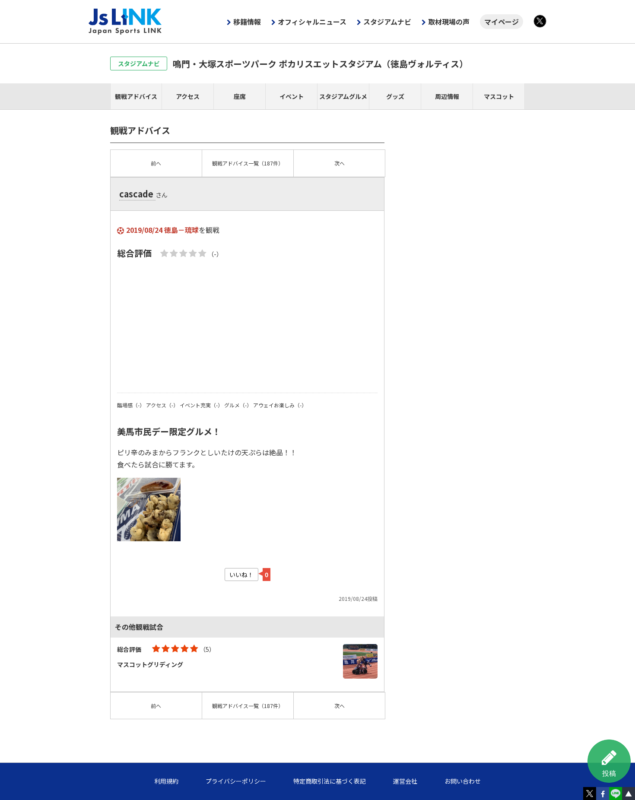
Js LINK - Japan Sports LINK (125, 22)
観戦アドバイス (136, 96)
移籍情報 (247, 21)
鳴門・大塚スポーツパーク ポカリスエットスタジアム (320, 63)
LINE (615, 793)
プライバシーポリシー (236, 781)
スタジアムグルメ (343, 96)
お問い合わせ (462, 781)
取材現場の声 (449, 21)
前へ (156, 163)
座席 (240, 96)
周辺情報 (447, 96)
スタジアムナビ (387, 21)
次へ (339, 163)
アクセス (188, 96)
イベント (291, 96)
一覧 (247, 163)
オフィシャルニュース (312, 21)
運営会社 (405, 781)
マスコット (499, 96)
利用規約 (166, 781)
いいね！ (241, 574)
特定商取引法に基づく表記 (329, 781)
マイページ (501, 21)
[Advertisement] (247, 325)
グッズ (395, 96)
